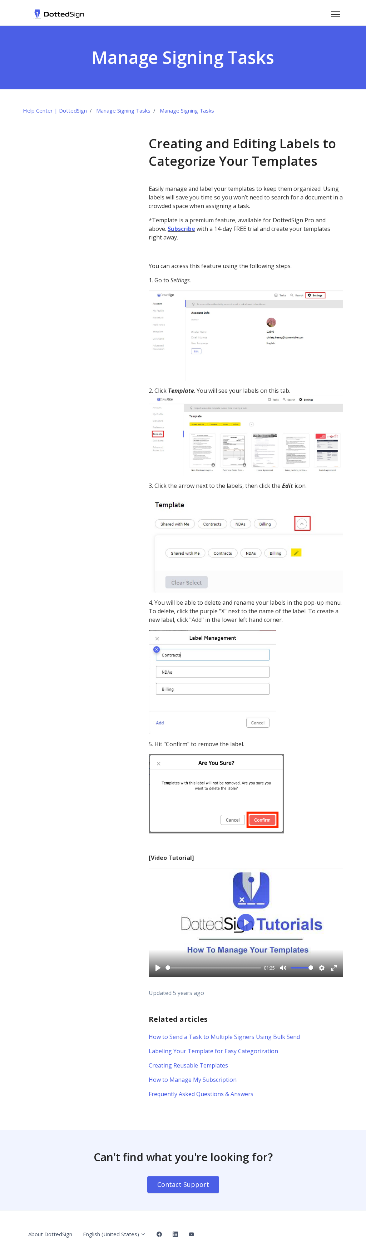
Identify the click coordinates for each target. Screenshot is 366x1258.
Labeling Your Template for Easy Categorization (213, 1051)
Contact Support (183, 1184)
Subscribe (181, 229)
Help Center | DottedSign (55, 110)
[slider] (213, 967)
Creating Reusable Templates (188, 1065)
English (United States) (111, 1234)
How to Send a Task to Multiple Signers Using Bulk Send (224, 1037)
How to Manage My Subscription (193, 1080)
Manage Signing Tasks (123, 110)
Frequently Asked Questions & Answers (201, 1094)
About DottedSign (50, 1234)
